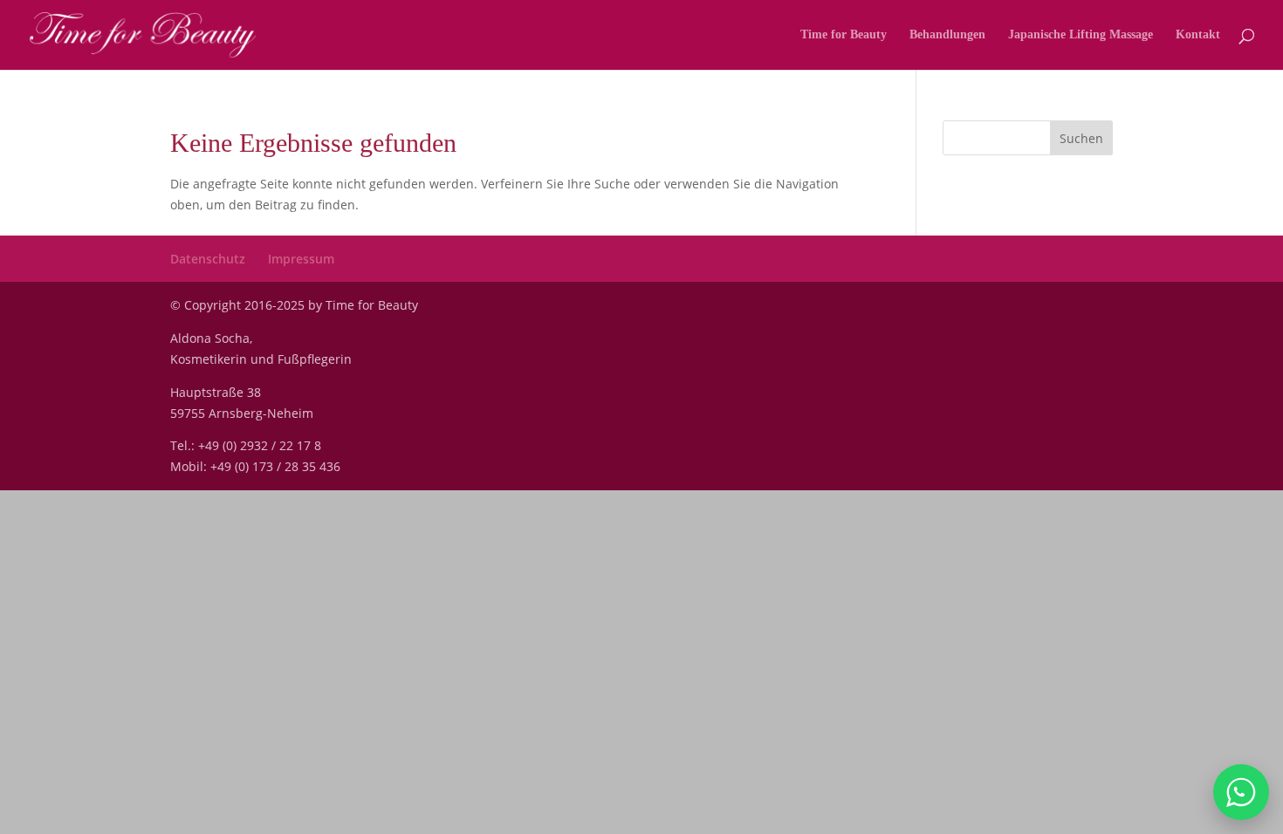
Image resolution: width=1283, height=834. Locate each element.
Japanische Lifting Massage (1080, 35)
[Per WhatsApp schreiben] (1241, 792)
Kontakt (1198, 35)
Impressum (301, 258)
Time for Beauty (843, 35)
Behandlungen (947, 35)
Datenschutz (207, 258)
